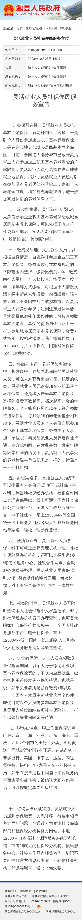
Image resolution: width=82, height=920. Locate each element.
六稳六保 (51, 28)
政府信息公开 (34, 28)
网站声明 (25, 891)
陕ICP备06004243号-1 (19, 906)
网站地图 (41, 891)
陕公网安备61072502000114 (23, 911)
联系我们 (10, 891)
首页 (20, 28)
